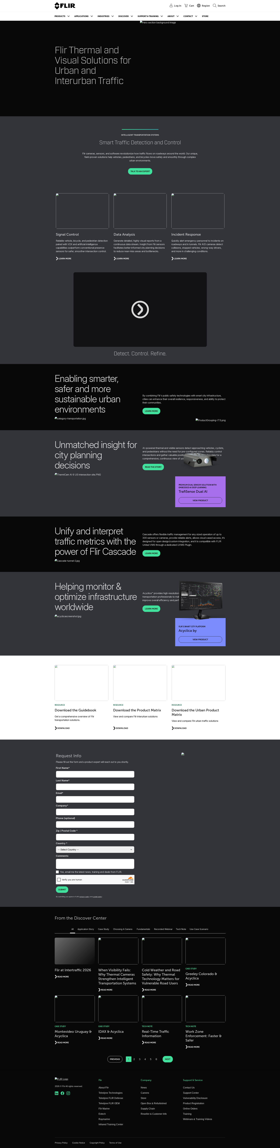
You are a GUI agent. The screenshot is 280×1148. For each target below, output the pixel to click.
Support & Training (148, 16)
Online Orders (190, 1108)
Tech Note (181, 929)
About (171, 16)
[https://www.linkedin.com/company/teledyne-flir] (56, 1093)
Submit (62, 889)
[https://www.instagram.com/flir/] (68, 1093)
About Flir (104, 1087)
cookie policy (97, 896)
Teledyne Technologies (111, 1093)
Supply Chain (148, 1108)
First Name (62, 767)
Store (205, 16)
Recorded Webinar (163, 929)
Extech (102, 1114)
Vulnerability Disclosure (195, 1098)
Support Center (191, 1093)
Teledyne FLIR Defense (111, 1098)
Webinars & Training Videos (197, 1119)
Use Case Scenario (199, 929)
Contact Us (189, 1087)
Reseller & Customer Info (154, 1114)
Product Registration (193, 1103)
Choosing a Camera (122, 929)
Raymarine (104, 1119)
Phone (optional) (65, 818)
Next (167, 1059)
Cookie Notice (78, 1143)
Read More (63, 976)
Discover (123, 16)
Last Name (62, 780)
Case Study (103, 929)
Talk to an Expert (140, 171)
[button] (140, 309)
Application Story (86, 929)
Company (61, 805)
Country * (61, 843)
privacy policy (84, 896)
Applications (81, 16)
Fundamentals (143, 929)
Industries (103, 16)
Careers (145, 1093)
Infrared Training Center (111, 1124)
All (72, 929)
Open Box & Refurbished (154, 1103)
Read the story (153, 467)
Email (59, 793)
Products (60, 16)
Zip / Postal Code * (67, 830)
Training (187, 1114)
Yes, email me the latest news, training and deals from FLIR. (91, 871)
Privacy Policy (61, 1143)
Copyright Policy (97, 1143)
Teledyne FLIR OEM (109, 1103)
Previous (115, 1059)
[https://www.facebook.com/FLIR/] (62, 1093)
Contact (188, 16)
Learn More (151, 411)
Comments (62, 855)
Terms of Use (115, 1143)
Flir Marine (104, 1108)
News (144, 1087)
